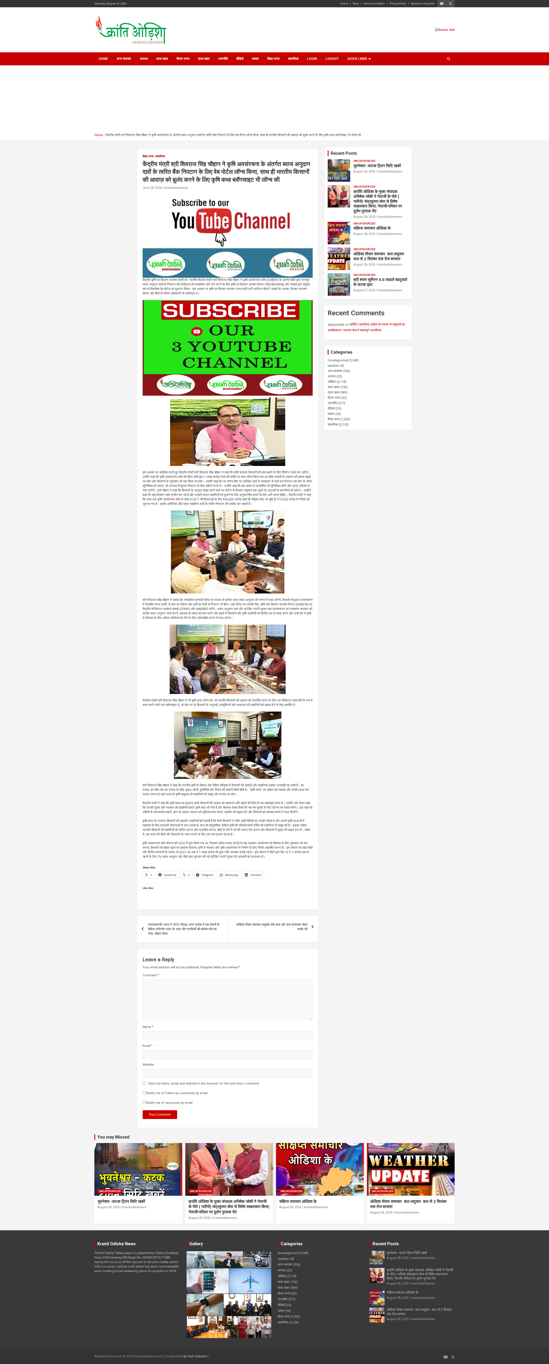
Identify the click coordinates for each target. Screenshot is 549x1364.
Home (344, 3)
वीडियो (239, 59)
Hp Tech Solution (195, 1356)
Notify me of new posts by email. (169, 1103)
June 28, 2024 (152, 187)
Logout (332, 59)
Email (147, 1046)
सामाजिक (293, 59)
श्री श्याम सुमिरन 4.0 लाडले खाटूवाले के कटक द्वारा (380, 282)
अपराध (144, 59)
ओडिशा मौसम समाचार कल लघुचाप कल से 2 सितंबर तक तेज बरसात (379, 256)
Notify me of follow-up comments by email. (177, 1093)
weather (333, 366)
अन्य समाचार (124, 59)
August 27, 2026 (364, 290)
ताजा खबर (162, 59)
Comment (151, 975)
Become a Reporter (423, 3)
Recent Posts (344, 153)
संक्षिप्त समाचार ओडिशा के (372, 228)
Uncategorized (364, 160)
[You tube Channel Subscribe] (228, 302)
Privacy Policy (398, 3)
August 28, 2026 (364, 171)
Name (148, 1027)
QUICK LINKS (357, 59)
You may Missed (113, 1137)
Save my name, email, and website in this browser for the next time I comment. (204, 1083)
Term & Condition (374, 3)
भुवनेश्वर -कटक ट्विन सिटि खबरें (377, 165)
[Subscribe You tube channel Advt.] (228, 195)
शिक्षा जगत (273, 59)
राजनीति (223, 59)
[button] (200, 1259)
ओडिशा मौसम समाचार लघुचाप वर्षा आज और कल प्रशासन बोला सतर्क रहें (271, 927)
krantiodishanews (176, 187)
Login (312, 59)
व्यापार (255, 59)
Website (148, 1065)
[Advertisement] (274, 101)
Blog (356, 3)
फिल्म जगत (183, 59)
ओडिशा (332, 382)
